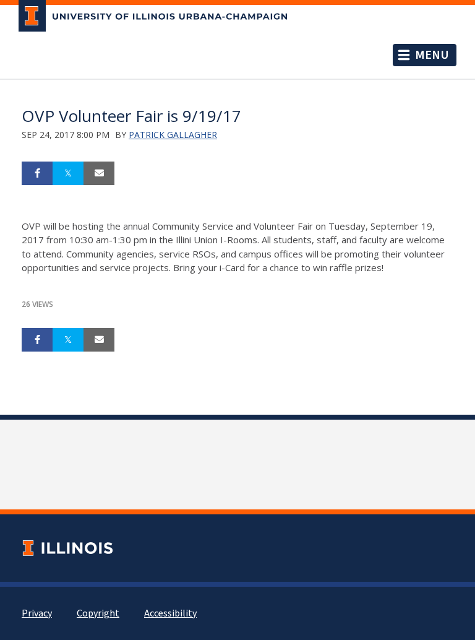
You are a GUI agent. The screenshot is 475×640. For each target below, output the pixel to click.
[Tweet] (68, 173)
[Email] (98, 173)
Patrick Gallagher (173, 135)
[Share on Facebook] (37, 173)
